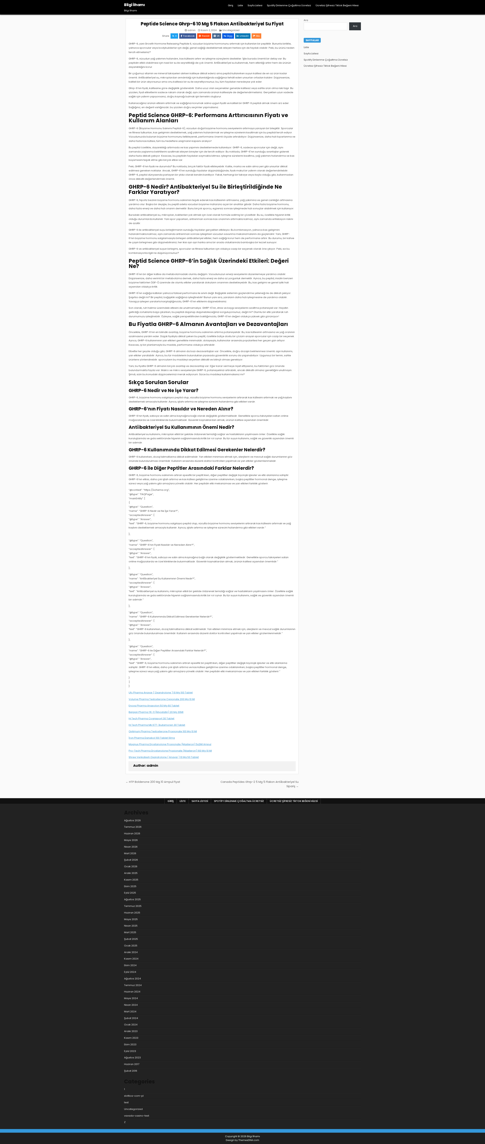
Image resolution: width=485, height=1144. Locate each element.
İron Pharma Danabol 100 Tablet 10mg (152, 738)
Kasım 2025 (131, 879)
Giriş (230, 5)
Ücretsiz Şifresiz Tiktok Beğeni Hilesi (337, 5)
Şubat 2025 (131, 939)
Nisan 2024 (131, 1005)
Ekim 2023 (130, 1044)
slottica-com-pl (134, 1096)
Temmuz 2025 (133, 906)
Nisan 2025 (131, 926)
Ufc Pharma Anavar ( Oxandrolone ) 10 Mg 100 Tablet (161, 692)
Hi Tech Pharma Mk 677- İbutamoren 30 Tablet (157, 725)
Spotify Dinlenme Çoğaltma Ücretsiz (289, 5)
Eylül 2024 (130, 972)
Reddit (206, 36)
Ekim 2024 (130, 965)
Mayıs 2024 (131, 998)
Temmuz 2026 (133, 827)
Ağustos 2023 (132, 1057)
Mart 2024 (130, 1011)
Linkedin (244, 36)
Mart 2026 (130, 853)
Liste (240, 5)
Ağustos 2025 (132, 899)
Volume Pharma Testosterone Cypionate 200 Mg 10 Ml (162, 699)
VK (218, 36)
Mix (258, 36)
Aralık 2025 (131, 873)
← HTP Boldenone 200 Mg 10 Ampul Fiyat (153, 782)
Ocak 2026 (130, 866)
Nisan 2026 (131, 847)
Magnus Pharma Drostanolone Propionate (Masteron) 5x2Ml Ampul (170, 744)
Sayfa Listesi (255, 5)
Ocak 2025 (130, 945)
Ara (306, 20)
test (126, 1102)
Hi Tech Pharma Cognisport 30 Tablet (151, 718)
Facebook (189, 36)
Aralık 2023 (131, 1031)
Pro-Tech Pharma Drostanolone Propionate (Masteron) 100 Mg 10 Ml (170, 751)
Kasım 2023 (131, 1038)
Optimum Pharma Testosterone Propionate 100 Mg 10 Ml (163, 731)
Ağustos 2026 (132, 820)
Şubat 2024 (131, 1018)
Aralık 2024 (131, 952)
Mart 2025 (130, 932)
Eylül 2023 (130, 1051)
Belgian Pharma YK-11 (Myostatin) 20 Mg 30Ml (156, 712)
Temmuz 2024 (133, 985)
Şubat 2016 (130, 1071)
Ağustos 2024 (132, 978)
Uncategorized (230, 30)
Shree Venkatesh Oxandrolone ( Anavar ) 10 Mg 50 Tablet (164, 757)
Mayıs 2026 (131, 840)
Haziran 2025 (132, 912)
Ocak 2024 (131, 1024)
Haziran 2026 (132, 833)
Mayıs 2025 (131, 919)
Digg (229, 36)
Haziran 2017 (131, 1064)
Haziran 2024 (132, 991)
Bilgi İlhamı (134, 4)
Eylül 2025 (130, 893)
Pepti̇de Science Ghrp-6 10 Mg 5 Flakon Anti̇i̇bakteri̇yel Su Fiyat (212, 24)
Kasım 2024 (131, 958)
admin (192, 30)
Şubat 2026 (131, 860)
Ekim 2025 (130, 886)
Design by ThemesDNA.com (242, 1140)
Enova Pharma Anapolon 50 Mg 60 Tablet (154, 705)
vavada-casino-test (136, 1115)
